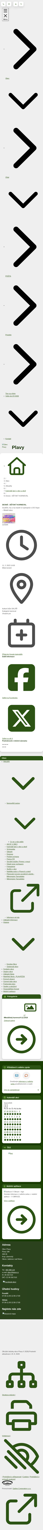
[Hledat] (21, 4)
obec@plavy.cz (13, 1272)
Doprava (10, 854)
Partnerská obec (9, 984)
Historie (6, 922)
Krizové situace (9, 979)
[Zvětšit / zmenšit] (7, 744)
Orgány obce (8, 971)
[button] (23, 782)
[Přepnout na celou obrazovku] (5, 744)
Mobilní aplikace (9, 991)
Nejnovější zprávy (13, 803)
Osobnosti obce (12, 967)
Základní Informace (10, 920)
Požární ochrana (13, 857)
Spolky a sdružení (10, 986)
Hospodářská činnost (11, 989)
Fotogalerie (11, 866)
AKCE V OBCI (12, 844)
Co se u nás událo (16, 842)
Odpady (10, 852)
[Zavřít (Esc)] (3, 744)
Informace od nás (13, 917)
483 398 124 (10, 1270)
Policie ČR (11, 859)
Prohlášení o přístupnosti (12, 1477)
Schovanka (11, 849)
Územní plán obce (10, 981)
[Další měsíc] (7, 1105)
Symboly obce (8, 969)
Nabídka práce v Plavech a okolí (19, 871)
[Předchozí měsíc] (5, 1105)
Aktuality (6, 761)
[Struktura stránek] (15, 4)
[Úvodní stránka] (17, 466)
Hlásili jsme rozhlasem (15, 864)
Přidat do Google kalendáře (12, 654)
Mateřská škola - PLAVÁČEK (14, 976)
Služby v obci (12, 869)
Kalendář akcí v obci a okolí (16, 491)
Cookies (26, 1477)
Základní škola (8, 974)
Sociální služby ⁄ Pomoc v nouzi (18, 861)
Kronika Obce (12, 964)
